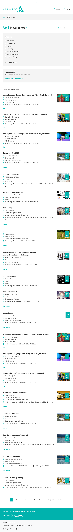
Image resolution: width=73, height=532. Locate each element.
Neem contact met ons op (28, 511)
